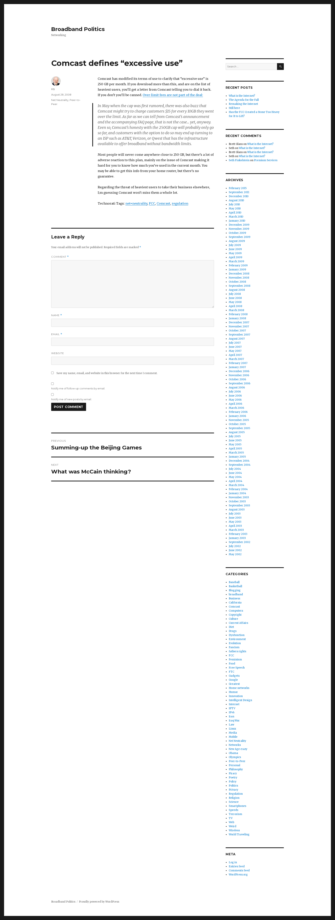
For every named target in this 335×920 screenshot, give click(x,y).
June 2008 (235, 298)
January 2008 (237, 318)
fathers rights (237, 651)
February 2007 (238, 363)
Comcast (163, 203)
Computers (236, 610)
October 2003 (237, 501)
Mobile (233, 736)
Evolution (235, 643)
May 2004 (235, 477)
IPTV (232, 708)
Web (231, 822)
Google (233, 680)
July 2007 (235, 342)
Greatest (234, 684)
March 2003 (236, 530)
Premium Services (265, 160)
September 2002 (239, 542)
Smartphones (237, 806)
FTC (231, 671)
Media (233, 732)
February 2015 (238, 188)
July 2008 (235, 294)
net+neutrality (136, 203)
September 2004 (239, 464)
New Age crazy (238, 749)
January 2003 (237, 538)
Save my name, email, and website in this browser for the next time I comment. (106, 373)
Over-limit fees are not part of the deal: (173, 95)
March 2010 (236, 216)
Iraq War (234, 720)
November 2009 (239, 229)
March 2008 (236, 310)
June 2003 (235, 517)
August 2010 (236, 200)
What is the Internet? (242, 95)
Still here (234, 108)
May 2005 (235, 444)
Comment (60, 256)
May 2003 (235, 521)
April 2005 (235, 448)
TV (231, 818)
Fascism (234, 647)
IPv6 (231, 712)
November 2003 (239, 497)
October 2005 (237, 424)
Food (232, 663)
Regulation (236, 793)
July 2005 (235, 436)
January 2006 (237, 416)
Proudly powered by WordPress (99, 901)
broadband (236, 594)
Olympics (235, 757)
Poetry (233, 777)
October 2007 (237, 330)
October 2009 (237, 233)
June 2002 (235, 550)
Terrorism (235, 814)
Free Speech (237, 667)
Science (234, 802)
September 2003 (239, 505)
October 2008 (237, 281)
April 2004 (235, 481)
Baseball (234, 582)
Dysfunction (236, 635)
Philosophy (236, 769)
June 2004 (235, 473)
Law (231, 724)
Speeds (233, 810)
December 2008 (239, 273)
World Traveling (239, 834)
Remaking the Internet (243, 104)
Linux (232, 728)
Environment (237, 639)
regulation (180, 203)
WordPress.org (238, 874)
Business (234, 598)
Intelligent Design (240, 700)
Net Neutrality (59, 100)
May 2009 (235, 253)
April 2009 (235, 257)
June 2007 (235, 347)
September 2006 (239, 383)
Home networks (239, 688)
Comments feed (239, 870)
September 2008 (239, 285)
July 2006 (235, 391)
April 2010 (235, 212)
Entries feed (237, 866)
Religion (234, 798)
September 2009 (239, 237)
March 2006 (236, 408)
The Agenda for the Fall (244, 100)
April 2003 (235, 526)
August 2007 (237, 338)
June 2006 (235, 395)
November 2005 (239, 420)
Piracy (233, 773)
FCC (152, 203)
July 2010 (234, 204)
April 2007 (235, 355)
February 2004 (238, 489)
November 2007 (239, 326)
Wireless (234, 830)
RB (53, 89)
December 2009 (239, 224)
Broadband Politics (78, 29)
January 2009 (237, 269)
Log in (233, 862)
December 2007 (239, 322)
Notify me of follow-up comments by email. (78, 388)
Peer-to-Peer (237, 761)
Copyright (235, 614)
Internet (234, 704)
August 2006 (237, 387)
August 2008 (237, 290)
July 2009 (235, 245)
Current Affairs (238, 623)
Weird (232, 826)
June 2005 (235, 440)
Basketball (235, 586)
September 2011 (239, 192)
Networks (235, 745)
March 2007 (236, 359)
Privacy (233, 789)
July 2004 (235, 469)
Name (56, 315)
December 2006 (239, 371)
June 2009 (235, 249)
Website (57, 353)
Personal (234, 765)
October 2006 (237, 379)
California (235, 602)
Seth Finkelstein (239, 160)
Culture (233, 619)
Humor (233, 692)
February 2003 (238, 534)
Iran (231, 716)
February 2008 (238, 314)
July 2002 (235, 546)
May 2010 (235, 208)
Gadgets (234, 675)
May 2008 (235, 302)
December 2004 (239, 460)
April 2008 (235, 306)
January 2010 (237, 220)
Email (56, 334)
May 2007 (235, 351)
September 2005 (239, 428)
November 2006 (239, 375)
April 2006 (235, 403)
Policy (233, 781)
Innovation (236, 696)
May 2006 (235, 399)
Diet (231, 627)
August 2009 (237, 241)
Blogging (235, 590)
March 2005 (236, 452)
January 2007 (237, 367)
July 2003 (235, 513)
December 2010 (239, 196)
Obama (233, 753)
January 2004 (237, 493)
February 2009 (238, 265)
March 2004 (236, 485)
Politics (233, 785)
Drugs (233, 631)
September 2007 (239, 334)
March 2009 (236, 261)
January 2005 (237, 456)
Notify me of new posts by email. (71, 399)
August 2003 (237, 509)
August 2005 (237, 432)
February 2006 (238, 412)
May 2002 (235, 554)
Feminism (235, 659)
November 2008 (239, 277)
